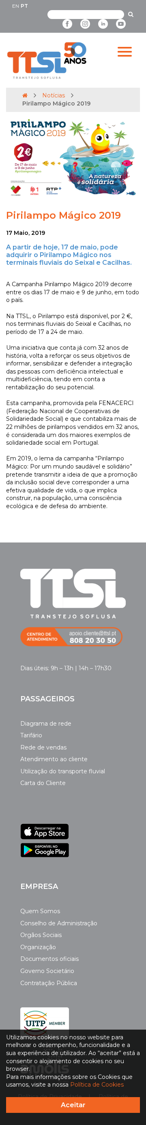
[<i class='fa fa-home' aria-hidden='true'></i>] (25, 95)
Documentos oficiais (49, 958)
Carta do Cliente (43, 783)
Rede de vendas (43, 747)
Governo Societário (47, 971)
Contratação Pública (48, 983)
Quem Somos (40, 911)
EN (15, 6)
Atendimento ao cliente (54, 759)
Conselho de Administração (58, 923)
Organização (38, 947)
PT (24, 6)
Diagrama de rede (45, 723)
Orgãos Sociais (41, 935)
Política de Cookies (97, 1084)
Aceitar (73, 1105)
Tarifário (31, 735)
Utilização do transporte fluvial (62, 771)
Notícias (53, 95)
